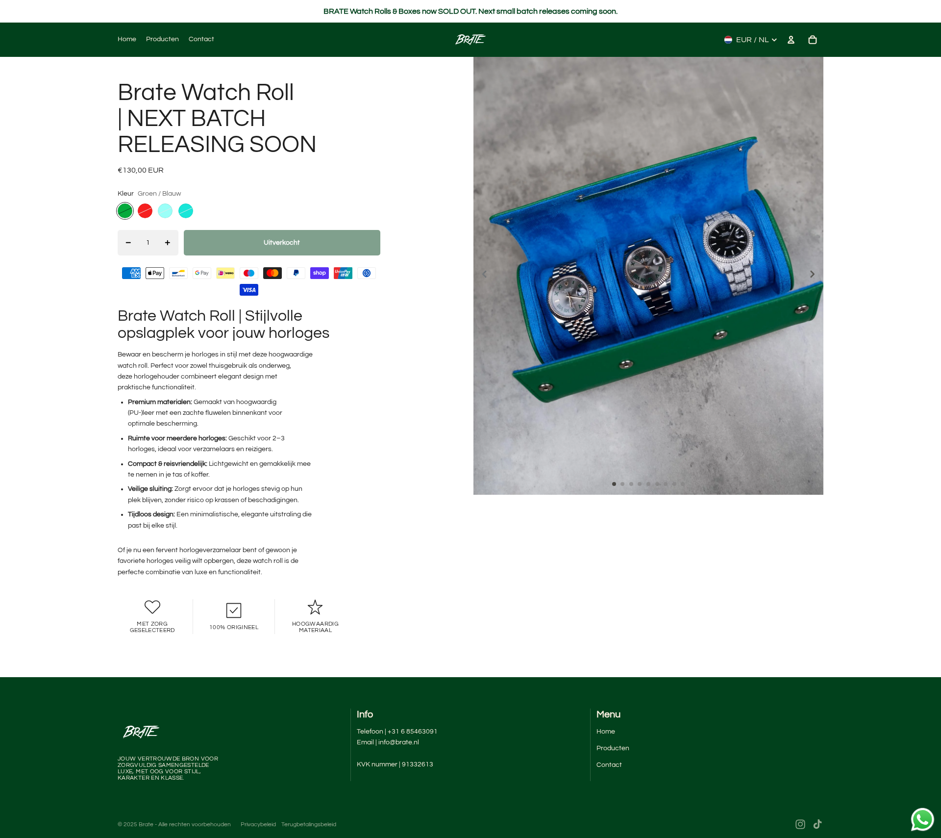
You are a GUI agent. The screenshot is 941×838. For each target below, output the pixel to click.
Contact (609, 765)
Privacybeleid (258, 824)
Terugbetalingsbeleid (308, 824)
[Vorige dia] (481, 276)
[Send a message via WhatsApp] (922, 819)
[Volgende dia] (815, 276)
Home (605, 731)
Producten (612, 748)
